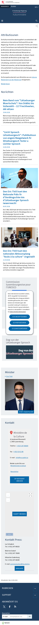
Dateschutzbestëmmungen (18, 312)
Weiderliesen (5, 84)
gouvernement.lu (5, 6)
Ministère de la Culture (18, 466)
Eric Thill (9, 376)
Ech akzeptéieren (19, 317)
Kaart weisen (19, 514)
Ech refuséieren (19, 323)
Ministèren (13, 6)
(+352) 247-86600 (22, 446)
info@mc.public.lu (22, 458)
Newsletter (14, 472)
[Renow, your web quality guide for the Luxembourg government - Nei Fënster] (6, 624)
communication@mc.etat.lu (20, 564)
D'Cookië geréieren (19, 328)
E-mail (5, 616)
